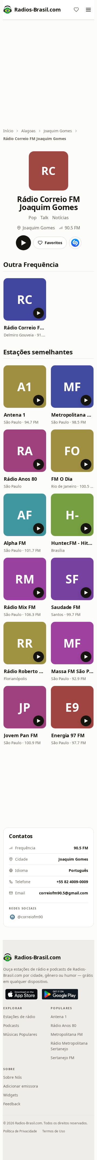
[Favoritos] (76, 9)
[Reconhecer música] (75, 243)
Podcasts (11, 1025)
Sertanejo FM (62, 1057)
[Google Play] (60, 994)
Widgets (10, 1094)
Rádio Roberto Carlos (25, 671)
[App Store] (21, 994)
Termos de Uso (53, 1131)
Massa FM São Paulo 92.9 (72, 671)
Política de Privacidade (20, 1131)
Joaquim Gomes (58, 130)
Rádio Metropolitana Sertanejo (69, 1046)
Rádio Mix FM (20, 607)
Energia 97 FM (68, 735)
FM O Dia (61, 479)
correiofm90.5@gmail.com (63, 892)
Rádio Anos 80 (20, 479)
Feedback (11, 1103)
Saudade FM (65, 607)
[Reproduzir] (23, 242)
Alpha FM (15, 543)
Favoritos (53, 242)
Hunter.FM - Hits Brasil (72, 543)
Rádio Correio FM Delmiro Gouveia (25, 327)
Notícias (60, 218)
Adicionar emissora (20, 1086)
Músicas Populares (20, 1034)
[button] (24, 299)
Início (8, 130)
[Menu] (88, 9)
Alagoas (28, 130)
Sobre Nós (12, 1077)
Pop (33, 218)
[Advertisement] (48, 74)
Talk (44, 218)
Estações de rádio (19, 1016)
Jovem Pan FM (21, 735)
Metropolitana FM (72, 415)
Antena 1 (14, 415)
